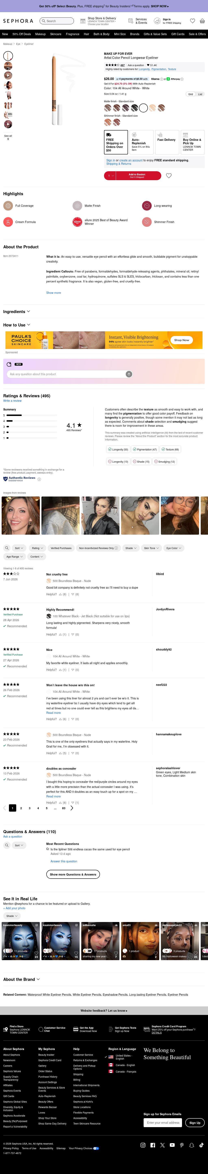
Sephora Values (12, 1071)
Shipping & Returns (118, 164)
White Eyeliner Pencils (87, 994)
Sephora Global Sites (15, 1101)
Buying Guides (81, 1090)
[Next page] (72, 808)
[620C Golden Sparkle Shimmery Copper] (107, 122)
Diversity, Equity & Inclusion (13, 1108)
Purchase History (47, 1076)
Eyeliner (29, 43)
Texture (172, 69)
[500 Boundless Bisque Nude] (152, 107)
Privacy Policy (11, 1148)
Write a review (12, 401)
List (200, 94)
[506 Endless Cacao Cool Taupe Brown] (107, 107)
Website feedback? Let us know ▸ (104, 1010)
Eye (18, 43)
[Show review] (21, 516)
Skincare (55, 34)
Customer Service (83, 1054)
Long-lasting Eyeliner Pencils (147, 994)
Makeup (40, 34)
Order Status (45, 1071)
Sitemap (61, 1148)
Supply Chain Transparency (10, 1078)
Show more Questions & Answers (73, 874)
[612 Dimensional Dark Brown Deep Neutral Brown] (125, 107)
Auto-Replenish (47, 1096)
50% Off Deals (22, 34)
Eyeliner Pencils (178, 994)
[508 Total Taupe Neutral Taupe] (161, 107)
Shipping (78, 1074)
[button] (162, 79)
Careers (7, 1065)
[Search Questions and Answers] (7, 845)
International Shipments (86, 1085)
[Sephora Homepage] (18, 21)
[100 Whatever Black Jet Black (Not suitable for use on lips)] (134, 107)
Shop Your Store (47, 1118)
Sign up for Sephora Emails (162, 1114)
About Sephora (11, 1054)
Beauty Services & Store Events (51, 1089)
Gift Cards (177, 34)
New (5, 34)
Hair (86, 34)
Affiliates (8, 1085)
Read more (53, 713)
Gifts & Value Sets (155, 34)
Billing (76, 1079)
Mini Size (120, 34)
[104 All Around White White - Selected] (143, 107)
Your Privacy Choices (80, 1148)
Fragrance (72, 34)
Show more (53, 293)
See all (8, 137)
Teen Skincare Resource (87, 1123)
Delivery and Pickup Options (84, 1067)
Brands (134, 34)
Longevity (144, 69)
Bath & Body (101, 34)
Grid (190, 94)
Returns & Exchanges (85, 1060)
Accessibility (80, 1118)
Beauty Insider (46, 1054)
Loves (41, 1112)
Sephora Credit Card (49, 1060)
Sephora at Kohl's (83, 1101)
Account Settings (47, 1082)
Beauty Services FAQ (84, 1096)
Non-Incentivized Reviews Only (96, 548)
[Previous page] (4, 808)
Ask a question (136, 65)
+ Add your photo (14, 908)
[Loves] (192, 21)
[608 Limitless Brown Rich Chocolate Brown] (116, 107)
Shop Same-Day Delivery (52, 1123)
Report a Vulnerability (15, 1126)
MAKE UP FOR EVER (118, 54)
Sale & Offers (197, 34)
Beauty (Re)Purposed (15, 1121)
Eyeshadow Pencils (115, 994)
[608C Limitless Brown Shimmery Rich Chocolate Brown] (116, 122)
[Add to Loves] (169, 175)
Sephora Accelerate (14, 1115)
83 (63, 808)
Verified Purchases (61, 548)
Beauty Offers (45, 1101)
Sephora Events (12, 1090)
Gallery (42, 1065)
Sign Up (195, 1123)
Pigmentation (159, 69)
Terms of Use (29, 1148)
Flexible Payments (83, 1112)
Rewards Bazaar (47, 1107)
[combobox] (57, 20)
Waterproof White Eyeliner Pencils (49, 994)
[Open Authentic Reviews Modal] (39, 479)
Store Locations (82, 1107)
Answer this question (64, 861)
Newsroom (9, 1060)
